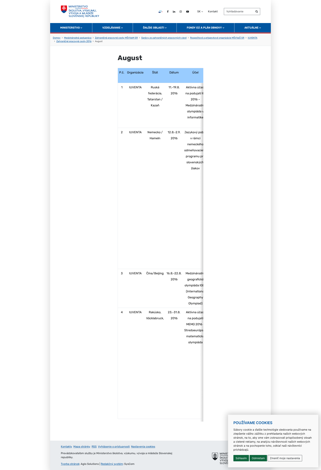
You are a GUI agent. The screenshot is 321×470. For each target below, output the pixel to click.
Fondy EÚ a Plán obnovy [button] (204, 27)
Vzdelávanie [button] (111, 27)
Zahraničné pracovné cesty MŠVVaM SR (116, 37)
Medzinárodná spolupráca (77, 37)
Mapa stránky (81, 446)
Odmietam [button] (258, 458)
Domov (57, 37)
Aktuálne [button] (251, 27)
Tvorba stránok (70, 463)
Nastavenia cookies (143, 446)
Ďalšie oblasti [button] (153, 27)
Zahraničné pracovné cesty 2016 (73, 41)
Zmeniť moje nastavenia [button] (285, 458)
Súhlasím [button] (241, 458)
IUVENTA (252, 37)
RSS (94, 446)
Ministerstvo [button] (70, 27)
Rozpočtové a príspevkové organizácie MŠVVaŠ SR (217, 37)
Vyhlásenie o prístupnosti (114, 446)
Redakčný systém (112, 463)
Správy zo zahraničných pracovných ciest (164, 37)
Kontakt (213, 11)
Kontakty (66, 446)
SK (199, 11)
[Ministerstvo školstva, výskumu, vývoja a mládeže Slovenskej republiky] (80, 12)
